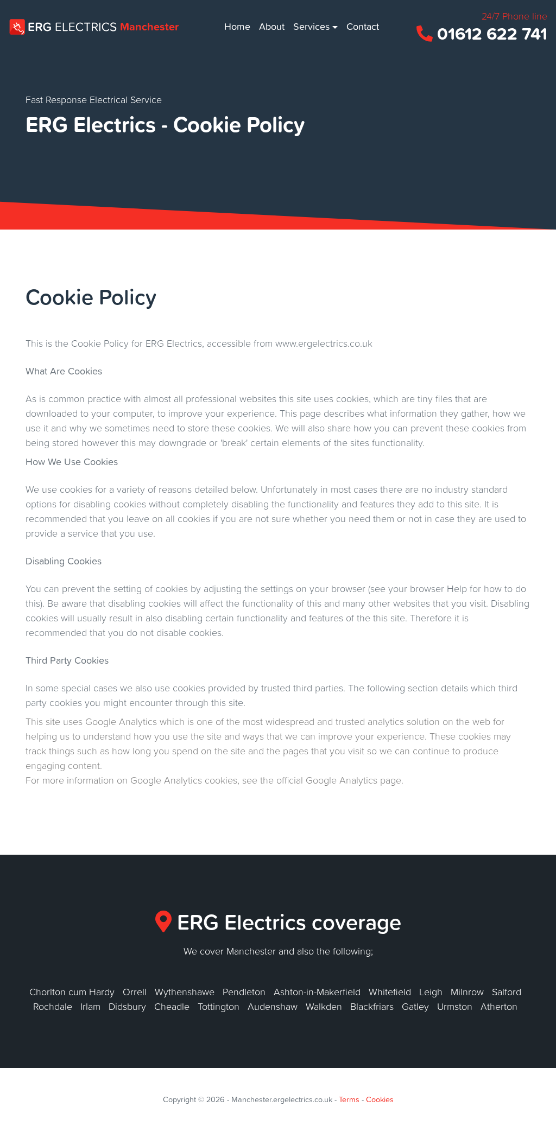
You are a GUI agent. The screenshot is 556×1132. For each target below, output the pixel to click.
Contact (362, 26)
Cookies (380, 1099)
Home (239, 26)
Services (311, 26)
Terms (349, 1099)
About (272, 26)
